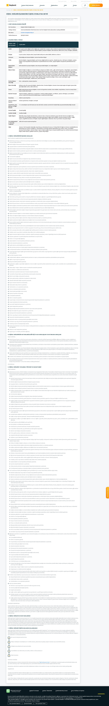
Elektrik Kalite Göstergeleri (86, 1)
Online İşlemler (96, 5)
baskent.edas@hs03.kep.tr (27, 33)
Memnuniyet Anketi (107, 492)
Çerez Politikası (69, 698)
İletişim (75, 5)
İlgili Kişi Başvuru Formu (45, 662)
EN (101, 1)
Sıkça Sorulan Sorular (62, 1)
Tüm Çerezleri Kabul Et (14, 704)
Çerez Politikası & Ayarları (77, 691)
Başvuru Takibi (73, 1)
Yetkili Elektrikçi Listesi (61, 691)
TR (98, 1)
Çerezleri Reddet (28, 704)
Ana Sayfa (8, 10)
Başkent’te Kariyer (34, 691)
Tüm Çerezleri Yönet (40, 704)
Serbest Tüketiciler (47, 691)
